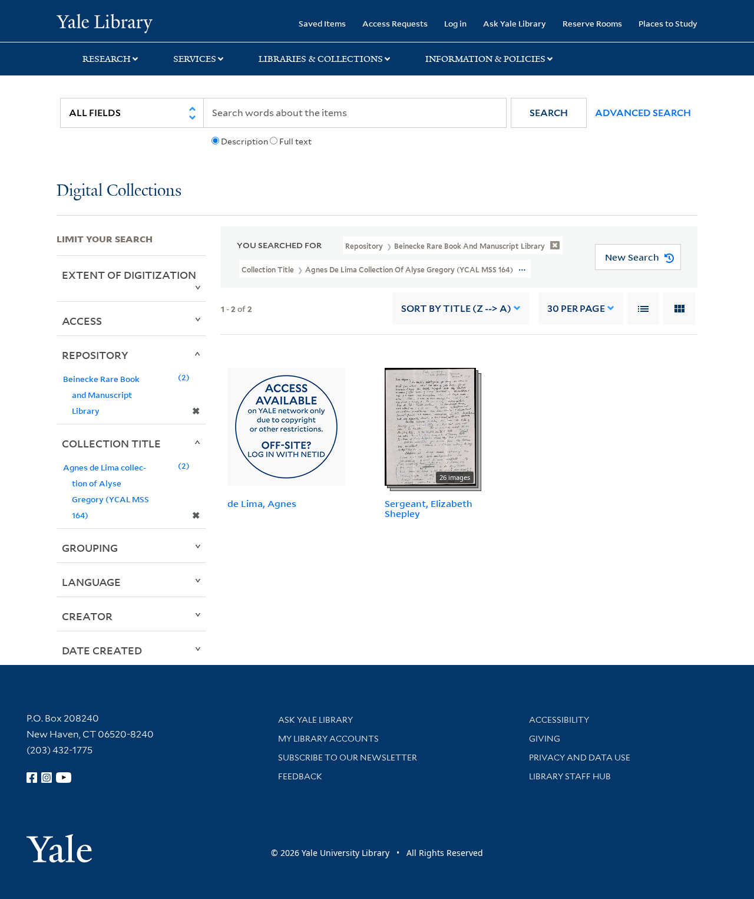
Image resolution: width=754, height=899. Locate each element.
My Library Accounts (328, 738)
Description (244, 141)
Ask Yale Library (514, 23)
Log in (455, 23)
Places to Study (668, 23)
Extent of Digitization (129, 275)
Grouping (90, 548)
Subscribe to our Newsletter (347, 757)
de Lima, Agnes (261, 503)
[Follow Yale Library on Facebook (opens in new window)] (32, 777)
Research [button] (106, 59)
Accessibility (559, 720)
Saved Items (322, 23)
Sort (456, 308)
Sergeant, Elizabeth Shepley (428, 508)
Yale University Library (105, 22)
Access (82, 321)
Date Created (102, 650)
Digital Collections (119, 191)
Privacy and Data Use (579, 757)
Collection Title (111, 443)
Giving (544, 738)
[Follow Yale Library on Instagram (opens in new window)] (46, 777)
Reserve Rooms (592, 23)
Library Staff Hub (570, 776)
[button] (549, 113)
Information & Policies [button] (485, 59)
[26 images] (430, 425)
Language (91, 582)
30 (576, 308)
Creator (87, 616)
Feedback (300, 776)
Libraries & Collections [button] (321, 59)
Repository (95, 355)
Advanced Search (643, 112)
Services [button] (194, 59)
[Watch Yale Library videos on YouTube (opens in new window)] (63, 777)
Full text (295, 141)
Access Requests (395, 23)
